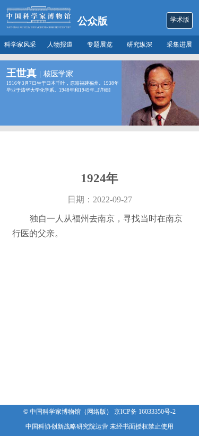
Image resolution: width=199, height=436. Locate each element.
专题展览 (100, 44)
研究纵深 (139, 44)
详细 (104, 90)
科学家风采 (20, 44)
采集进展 (179, 44)
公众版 (92, 20)
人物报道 (60, 44)
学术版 (179, 19)
